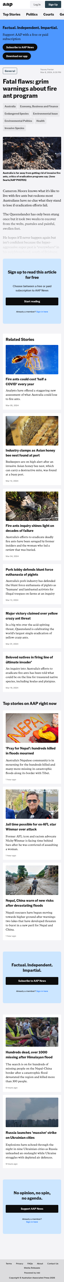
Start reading (32, 301)
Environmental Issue (45, 113)
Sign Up (53, 4)
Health (40, 121)
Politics (32, 14)
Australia (10, 106)
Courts (48, 14)
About (40, 1263)
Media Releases (32, 1268)
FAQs (30, 1263)
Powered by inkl (32, 1273)
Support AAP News (32, 1208)
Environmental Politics (18, 121)
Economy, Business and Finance (39, 106)
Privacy (19, 1263)
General (10, 71)
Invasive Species (14, 128)
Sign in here (42, 311)
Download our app (16, 56)
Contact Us (52, 1263)
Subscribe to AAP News (20, 47)
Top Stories (11, 14)
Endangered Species (17, 113)
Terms (9, 1263)
